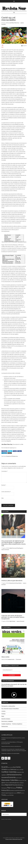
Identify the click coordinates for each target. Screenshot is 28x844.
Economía (11, 777)
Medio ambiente (20, 782)
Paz (8, 788)
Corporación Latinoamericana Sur (14, 8)
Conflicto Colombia (8, 772)
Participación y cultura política (8, 706)
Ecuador (17, 777)
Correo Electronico (7, 670)
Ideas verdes (5, 657)
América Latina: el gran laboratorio (11, 580)
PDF (2, 47)
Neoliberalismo (17, 785)
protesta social (13, 790)
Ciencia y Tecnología (19, 769)
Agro (8, 767)
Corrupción (18, 772)
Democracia (11, 775)
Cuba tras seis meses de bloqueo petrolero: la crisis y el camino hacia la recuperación (12, 617)
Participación (4, 788)
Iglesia (3, 782)
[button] (14, 694)
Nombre (3, 485)
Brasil (14, 767)
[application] (14, 695)
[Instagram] (6, 758)
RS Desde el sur (14, 456)
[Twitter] (2, 758)
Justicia (7, 782)
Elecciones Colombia (9, 780)
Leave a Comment (5, 549)
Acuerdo (4, 767)
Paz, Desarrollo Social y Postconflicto (10, 708)
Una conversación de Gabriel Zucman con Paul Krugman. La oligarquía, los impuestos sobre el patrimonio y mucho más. (13, 543)
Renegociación (10, 792)
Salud (2, 716)
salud (19, 793)
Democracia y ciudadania (7, 721)
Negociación (9, 785)
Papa (22, 785)
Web (2, 498)
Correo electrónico (6, 491)
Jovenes (3, 711)
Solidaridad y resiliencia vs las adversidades (10, 753)
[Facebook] (9, 758)
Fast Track (24, 780)
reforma (19, 790)
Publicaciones (4, 726)
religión (6, 792)
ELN (18, 780)
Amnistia (11, 767)
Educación (20, 777)
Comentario (4, 471)
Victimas (3, 713)
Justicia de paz (12, 782)
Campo (8, 769)
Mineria (3, 785)
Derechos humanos (5, 718)
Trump (3, 795)
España (21, 780)
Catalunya (13, 769)
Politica (19, 788)
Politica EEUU (5, 790)
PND (11, 788)
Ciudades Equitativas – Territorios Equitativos (11, 724)
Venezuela (7, 795)
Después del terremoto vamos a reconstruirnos (11, 746)
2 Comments (18, 659)
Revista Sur (8, 456)
